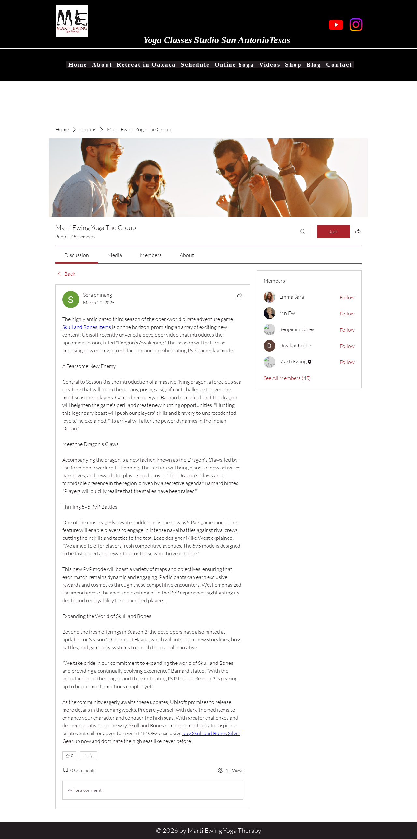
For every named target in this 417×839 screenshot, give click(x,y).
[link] (77, 255)
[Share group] (358, 231)
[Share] (239, 295)
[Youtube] (336, 24)
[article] (152, 546)
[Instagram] (356, 24)
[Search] (303, 231)
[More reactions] (88, 755)
